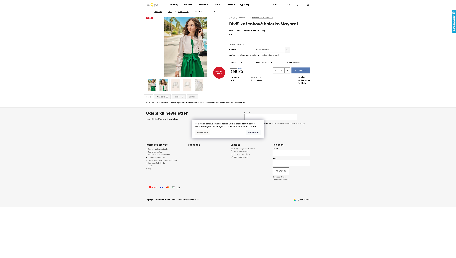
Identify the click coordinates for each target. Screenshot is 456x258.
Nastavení (202, 132)
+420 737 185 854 (241, 151)
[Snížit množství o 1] (276, 70)
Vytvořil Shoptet (303, 200)
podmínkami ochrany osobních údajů (288, 123)
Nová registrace (279, 177)
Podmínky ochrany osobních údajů (162, 160)
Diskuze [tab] (192, 97)
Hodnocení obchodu (156, 163)
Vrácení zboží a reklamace (159, 154)
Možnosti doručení (270, 55)
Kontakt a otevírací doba (158, 149)
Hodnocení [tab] (178, 97)
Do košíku (302, 70)
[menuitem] (173, 5)
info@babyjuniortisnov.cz (244, 148)
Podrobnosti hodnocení (262, 18)
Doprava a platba (155, 152)
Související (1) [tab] (162, 97)
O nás (150, 166)
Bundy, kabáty (256, 77)
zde (254, 126)
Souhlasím (253, 132)
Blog (149, 168)
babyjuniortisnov (241, 157)
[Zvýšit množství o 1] (287, 70)
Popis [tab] (149, 97)
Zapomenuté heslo (281, 180)
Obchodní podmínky (156, 157)
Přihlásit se (281, 171)
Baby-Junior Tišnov (242, 154)
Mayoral (296, 62)
